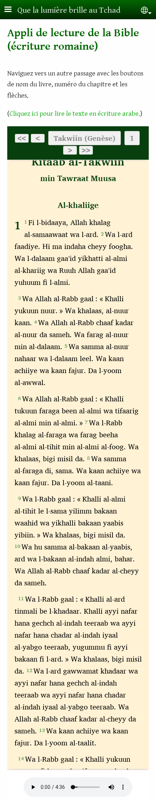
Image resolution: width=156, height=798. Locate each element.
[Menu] (12, 10)
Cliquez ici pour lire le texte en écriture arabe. (74, 114)
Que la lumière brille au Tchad (68, 10)
